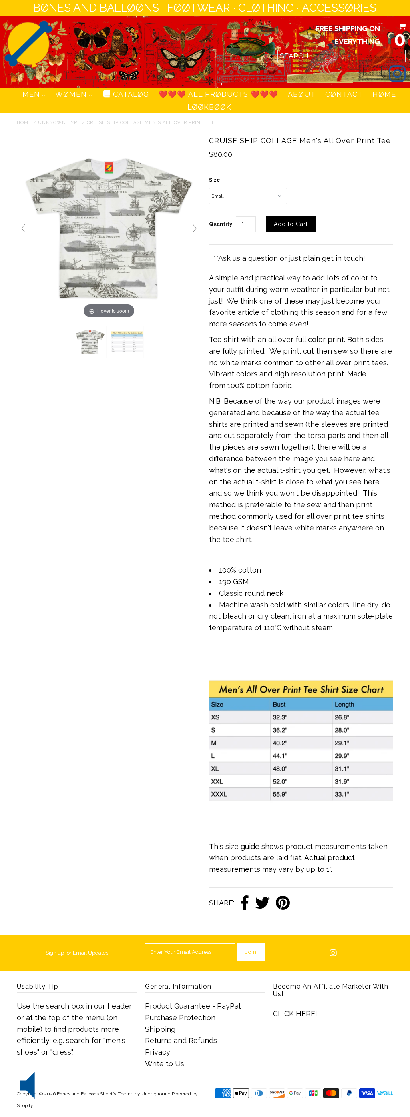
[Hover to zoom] (109, 228)
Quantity (220, 224)
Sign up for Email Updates (77, 953)
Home (24, 122)
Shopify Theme (116, 1094)
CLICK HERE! (295, 1013)
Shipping (160, 1029)
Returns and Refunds (181, 1040)
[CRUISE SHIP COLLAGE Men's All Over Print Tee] (90, 342)
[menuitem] (34, 94)
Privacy (157, 1052)
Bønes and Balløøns (78, 1094)
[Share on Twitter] (262, 903)
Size (214, 180)
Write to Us (164, 1063)
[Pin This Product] (283, 903)
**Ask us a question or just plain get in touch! (289, 258)
